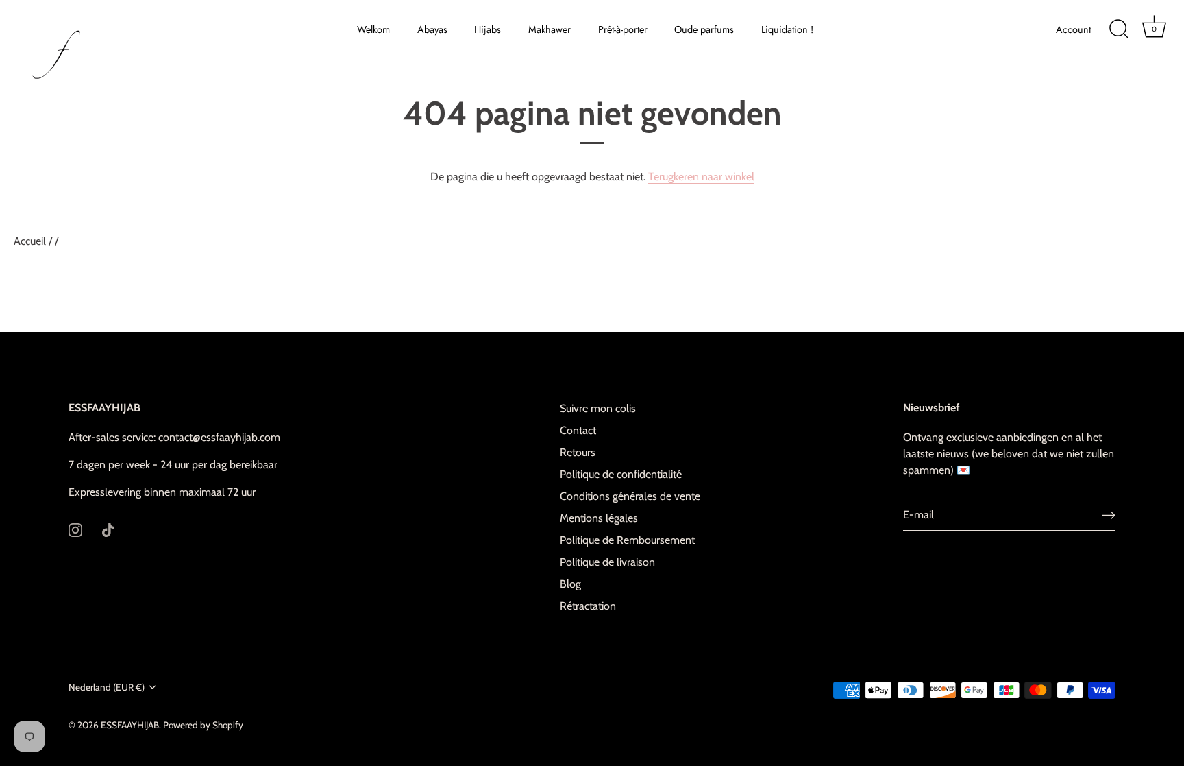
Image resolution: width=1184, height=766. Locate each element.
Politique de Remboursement (627, 540)
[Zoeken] (1119, 29)
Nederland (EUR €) (107, 687)
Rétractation (588, 605)
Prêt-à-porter (623, 29)
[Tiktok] (108, 529)
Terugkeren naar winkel (701, 176)
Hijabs (487, 29)
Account (1073, 29)
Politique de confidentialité (621, 474)
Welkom (373, 29)
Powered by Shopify (203, 724)
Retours (577, 452)
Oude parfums (704, 29)
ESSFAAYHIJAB (130, 724)
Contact (578, 430)
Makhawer (549, 29)
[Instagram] (75, 529)
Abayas (432, 29)
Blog (570, 583)
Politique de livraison (607, 561)
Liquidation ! (787, 29)
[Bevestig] (1108, 515)
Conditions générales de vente (630, 496)
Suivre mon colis (598, 408)
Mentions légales (599, 518)
